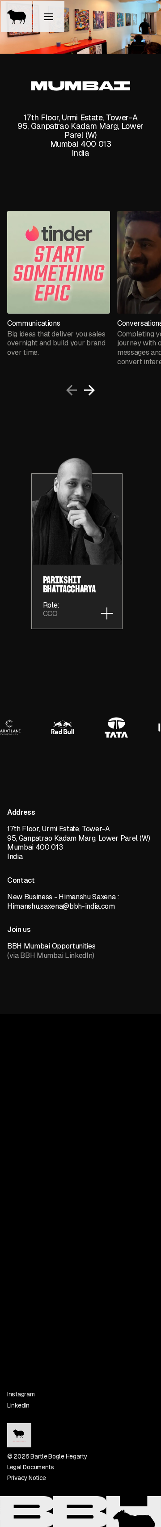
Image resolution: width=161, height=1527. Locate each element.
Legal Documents (30, 1467)
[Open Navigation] (49, 17)
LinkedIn (18, 1405)
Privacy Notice (26, 1477)
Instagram (21, 1394)
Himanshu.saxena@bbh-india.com (61, 906)
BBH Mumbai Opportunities (51, 946)
